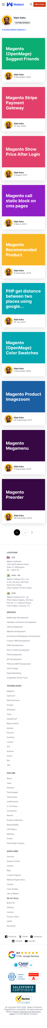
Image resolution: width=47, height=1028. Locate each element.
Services (10, 856)
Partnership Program (15, 843)
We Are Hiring (12, 898)
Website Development (16, 631)
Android (10, 751)
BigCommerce (13, 723)
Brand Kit (11, 903)
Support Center (13, 861)
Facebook (12, 936)
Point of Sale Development (18, 650)
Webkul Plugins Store (16, 880)
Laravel (10, 742)
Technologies (12, 792)
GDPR (9, 921)
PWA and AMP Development (19, 664)
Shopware (11, 709)
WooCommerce (13, 700)
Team (9, 783)
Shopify (10, 705)
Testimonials (12, 797)
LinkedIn (18, 941)
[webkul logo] (15, 4)
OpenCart (11, 696)
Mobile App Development (17, 617)
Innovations (12, 811)
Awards (10, 815)
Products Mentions (15, 820)
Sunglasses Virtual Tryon (17, 678)
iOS (8, 746)
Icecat (9, 756)
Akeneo (10, 728)
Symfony (10, 737)
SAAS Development (15, 645)
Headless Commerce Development (21, 622)
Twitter (25, 936)
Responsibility (13, 825)
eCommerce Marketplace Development (23, 636)
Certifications (12, 801)
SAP (8, 765)
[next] (31, 532)
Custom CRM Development (18, 641)
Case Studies (12, 889)
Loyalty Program (14, 875)
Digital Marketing (14, 673)
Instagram (38, 936)
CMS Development (15, 627)
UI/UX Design (12, 668)
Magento (10, 691)
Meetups (10, 834)
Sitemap (10, 907)
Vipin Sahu (19, 74)
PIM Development (14, 654)
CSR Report (12, 829)
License (10, 912)
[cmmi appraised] (23, 965)
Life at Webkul (13, 893)
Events (10, 838)
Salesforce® (12, 719)
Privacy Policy (13, 917)
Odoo (9, 714)
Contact (10, 866)
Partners (10, 788)
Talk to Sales (39, 4)
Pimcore (10, 733)
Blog (9, 870)
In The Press (12, 806)
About (9, 778)
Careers (10, 884)
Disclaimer (11, 926)
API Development (14, 659)
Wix (8, 760)
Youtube (31, 941)
